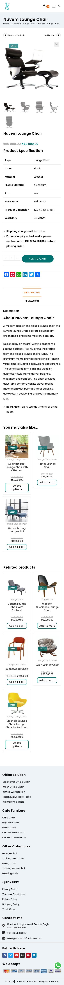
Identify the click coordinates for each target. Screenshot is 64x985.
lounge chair (47, 326)
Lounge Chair (28, 23)
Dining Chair (13, 664)
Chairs (15, 23)
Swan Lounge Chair (47, 664)
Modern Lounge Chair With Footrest (16, 607)
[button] (56, 44)
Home (6, 23)
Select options (17, 487)
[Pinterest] (28, 955)
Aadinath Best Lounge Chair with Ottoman (17, 467)
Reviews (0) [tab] (32, 300)
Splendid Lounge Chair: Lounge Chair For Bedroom (16, 724)
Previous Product (16, 35)
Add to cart (38, 258)
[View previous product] (5, 35)
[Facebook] (4, 955)
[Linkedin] (34, 955)
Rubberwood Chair (17, 669)
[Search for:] (58, 6)
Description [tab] (32, 292)
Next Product (50, 35)
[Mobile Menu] (53, 6)
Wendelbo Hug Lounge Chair (17, 530)
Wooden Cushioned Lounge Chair (47, 607)
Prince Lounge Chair (47, 465)
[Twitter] (10, 955)
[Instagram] (22, 955)
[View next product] (58, 35)
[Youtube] (16, 955)
